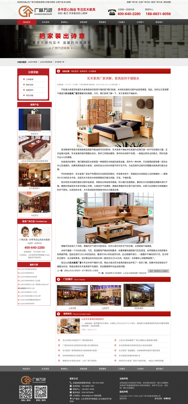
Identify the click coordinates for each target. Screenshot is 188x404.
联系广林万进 (156, 2)
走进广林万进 (144, 2)
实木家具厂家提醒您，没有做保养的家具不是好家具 (139, 350)
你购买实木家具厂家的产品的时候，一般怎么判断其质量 (141, 360)
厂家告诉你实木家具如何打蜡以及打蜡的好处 (80, 345)
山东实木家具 (32, 62)
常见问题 (29, 95)
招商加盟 (83, 22)
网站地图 (167, 2)
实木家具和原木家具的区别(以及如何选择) (135, 345)
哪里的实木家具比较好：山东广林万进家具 (80, 360)
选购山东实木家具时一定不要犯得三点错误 (81, 270)
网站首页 (26, 22)
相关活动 (29, 84)
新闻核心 (64, 22)
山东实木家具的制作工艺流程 (30, 280)
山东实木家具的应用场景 (28, 277)
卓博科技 (167, 398)
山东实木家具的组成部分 (28, 269)
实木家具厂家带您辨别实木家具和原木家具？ (80, 350)
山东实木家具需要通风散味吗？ (31, 300)
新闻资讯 (83, 71)
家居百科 (29, 90)
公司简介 (140, 22)
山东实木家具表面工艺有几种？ (31, 296)
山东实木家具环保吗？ (28, 303)
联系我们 (159, 22)
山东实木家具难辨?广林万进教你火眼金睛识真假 (138, 340)
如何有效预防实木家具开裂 (73, 355)
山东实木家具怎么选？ (28, 288)
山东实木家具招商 (46, 62)
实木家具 (45, 22)
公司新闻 (29, 79)
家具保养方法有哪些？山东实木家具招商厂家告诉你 (125, 273)
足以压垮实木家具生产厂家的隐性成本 (78, 340)
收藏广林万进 (132, 2)
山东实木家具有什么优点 (28, 292)
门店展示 (121, 22)
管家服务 (102, 22)
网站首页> (75, 71)
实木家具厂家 (59, 62)
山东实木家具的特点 (27, 273)
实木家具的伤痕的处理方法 (129, 355)
